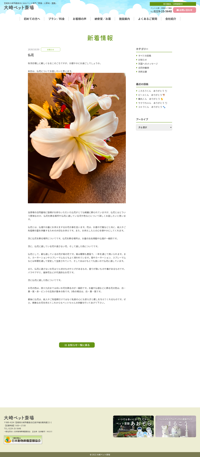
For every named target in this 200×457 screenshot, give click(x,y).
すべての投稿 (144, 55)
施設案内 (124, 19)
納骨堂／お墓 (103, 19)
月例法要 (142, 71)
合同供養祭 (143, 67)
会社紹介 (170, 19)
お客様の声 (79, 19)
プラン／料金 (56, 19)
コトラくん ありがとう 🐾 (151, 106)
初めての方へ (32, 19)
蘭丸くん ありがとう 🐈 (150, 98)
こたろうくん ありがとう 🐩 (152, 90)
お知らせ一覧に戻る (79, 345)
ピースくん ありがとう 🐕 (151, 94)
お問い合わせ (185, 10)
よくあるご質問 (147, 19)
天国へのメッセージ (148, 63)
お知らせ (142, 59)
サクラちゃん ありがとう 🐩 (153, 102)
